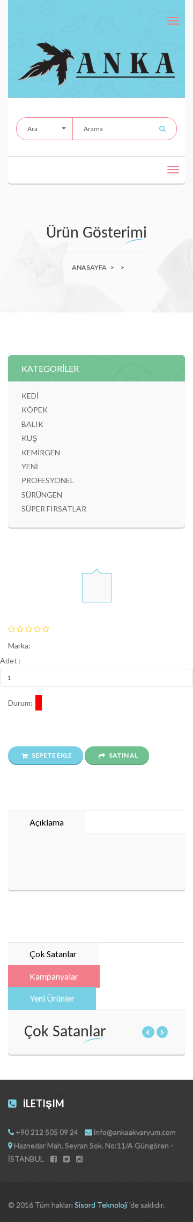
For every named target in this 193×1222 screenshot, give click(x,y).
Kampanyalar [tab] (53, 976)
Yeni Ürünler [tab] (52, 998)
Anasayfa (89, 267)
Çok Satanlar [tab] (53, 954)
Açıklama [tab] (46, 822)
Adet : (10, 660)
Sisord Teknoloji (102, 1204)
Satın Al (123, 755)
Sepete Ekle (51, 755)
